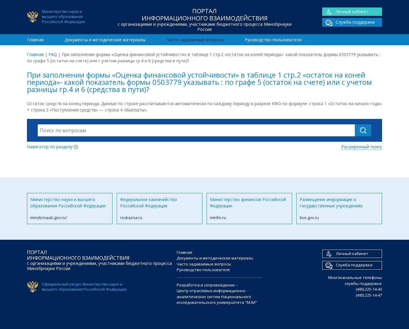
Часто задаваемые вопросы (195, 40)
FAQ (53, 54)
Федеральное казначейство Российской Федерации (148, 208)
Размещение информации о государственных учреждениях (331, 208)
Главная (35, 40)
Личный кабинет (352, 11)
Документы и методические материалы (105, 40)
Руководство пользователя (273, 40)
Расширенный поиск (361, 147)
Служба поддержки (355, 22)
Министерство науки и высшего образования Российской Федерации (68, 208)
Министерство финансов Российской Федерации (248, 208)
